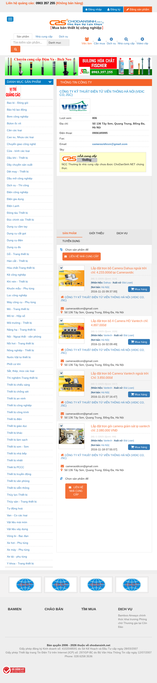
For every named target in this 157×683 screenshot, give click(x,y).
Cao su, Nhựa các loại (20, 137)
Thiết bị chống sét (18, 391)
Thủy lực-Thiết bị (17, 494)
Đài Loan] (127, 282)
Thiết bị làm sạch (17, 439)
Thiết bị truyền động (19, 474)
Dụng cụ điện (15, 240)
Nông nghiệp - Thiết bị (20, 350)
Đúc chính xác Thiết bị (20, 219)
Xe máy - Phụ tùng (18, 549)
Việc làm (87, 43)
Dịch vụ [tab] (63, 36)
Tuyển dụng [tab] (71, 241)
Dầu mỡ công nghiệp (19, 178)
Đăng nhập (95, 9)
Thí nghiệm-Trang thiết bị (22, 377)
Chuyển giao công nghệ (21, 144)
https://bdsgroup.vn (73, 662)
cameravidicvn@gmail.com (109, 144)
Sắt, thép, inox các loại (20, 370)
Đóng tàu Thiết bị (17, 212)
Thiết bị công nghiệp (19, 405)
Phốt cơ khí (14, 364)
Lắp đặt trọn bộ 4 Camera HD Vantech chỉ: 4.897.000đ (119, 323)
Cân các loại (14, 130)
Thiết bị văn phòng (18, 480)
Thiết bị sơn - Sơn (18, 446)
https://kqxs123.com (97, 662)
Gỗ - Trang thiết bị (18, 254)
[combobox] (68, 42)
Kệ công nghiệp (16, 274)
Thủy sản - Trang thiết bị (22, 501)
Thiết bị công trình (18, 412)
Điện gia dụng (15, 199)
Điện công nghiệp (17, 192)
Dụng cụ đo (14, 247)
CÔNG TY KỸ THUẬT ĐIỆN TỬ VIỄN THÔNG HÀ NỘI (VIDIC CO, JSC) (103, 299)
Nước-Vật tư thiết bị (19, 357)
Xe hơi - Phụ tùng (17, 542)
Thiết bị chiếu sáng (18, 384)
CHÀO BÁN (54, 609)
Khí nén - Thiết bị (17, 281)
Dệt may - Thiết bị (18, 171)
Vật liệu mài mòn (17, 522)
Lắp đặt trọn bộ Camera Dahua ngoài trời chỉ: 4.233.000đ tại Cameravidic (119, 270)
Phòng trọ (54, 662)
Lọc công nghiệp (17, 295)
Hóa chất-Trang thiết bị (21, 267)
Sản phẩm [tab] (23, 36)
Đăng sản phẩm (139, 9)
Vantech (108, 335)
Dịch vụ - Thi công (18, 185)
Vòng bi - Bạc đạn (18, 535)
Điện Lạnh (13, 205)
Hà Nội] (105, 287)
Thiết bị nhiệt (15, 460)
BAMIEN (14, 609)
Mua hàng (140, 289)
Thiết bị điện (14, 419)
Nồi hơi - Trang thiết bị (20, 343)
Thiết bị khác (14, 432)
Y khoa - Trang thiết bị (20, 563)
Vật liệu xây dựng (17, 529)
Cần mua (99, 43)
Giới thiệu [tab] (96, 233)
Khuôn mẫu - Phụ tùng (20, 288)
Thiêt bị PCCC (15, 467)
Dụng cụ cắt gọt (16, 233)
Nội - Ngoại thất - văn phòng (24, 336)
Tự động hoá (15, 508)
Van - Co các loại (17, 515)
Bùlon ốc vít (14, 123)
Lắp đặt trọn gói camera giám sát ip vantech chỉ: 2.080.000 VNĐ (120, 428)
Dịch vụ (111, 43)
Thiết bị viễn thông (18, 487)
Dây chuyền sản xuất (19, 164)
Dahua (107, 282)
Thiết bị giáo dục (17, 425)
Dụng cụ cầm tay (17, 226)
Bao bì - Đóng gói (17, 102)
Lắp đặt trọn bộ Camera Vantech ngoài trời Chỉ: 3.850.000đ (120, 375)
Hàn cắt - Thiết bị (17, 260)
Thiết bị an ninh (16, 398)
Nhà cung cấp (126, 43)
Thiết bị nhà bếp (17, 453)
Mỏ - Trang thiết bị (18, 309)
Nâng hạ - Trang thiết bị (21, 329)
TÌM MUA (88, 609)
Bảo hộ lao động (17, 109)
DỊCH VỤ (125, 609)
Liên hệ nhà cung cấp (83, 256)
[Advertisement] (104, 202)
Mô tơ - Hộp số (16, 315)
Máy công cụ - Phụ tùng (21, 302)
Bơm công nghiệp (17, 116)
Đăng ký (115, 9)
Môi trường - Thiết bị (19, 322)
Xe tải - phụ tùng (17, 556)
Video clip (142, 43)
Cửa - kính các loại (18, 150)
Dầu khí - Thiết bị (17, 157)
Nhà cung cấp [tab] (44, 36)
